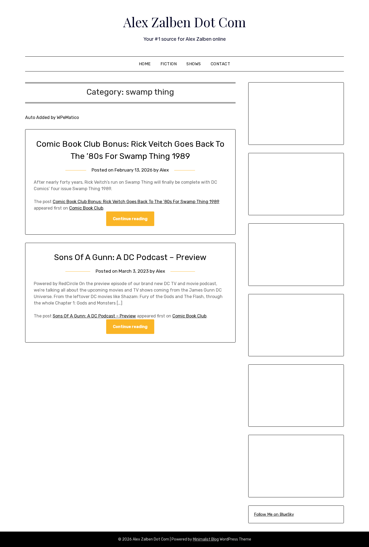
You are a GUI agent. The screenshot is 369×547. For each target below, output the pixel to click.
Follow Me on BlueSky (274, 514)
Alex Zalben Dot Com (184, 21)
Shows (193, 63)
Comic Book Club (86, 208)
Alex (164, 170)
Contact (220, 63)
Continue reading (130, 218)
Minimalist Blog (206, 539)
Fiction (168, 63)
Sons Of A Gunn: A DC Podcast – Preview (130, 257)
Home (145, 63)
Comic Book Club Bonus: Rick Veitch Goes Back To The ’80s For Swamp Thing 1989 (136, 201)
